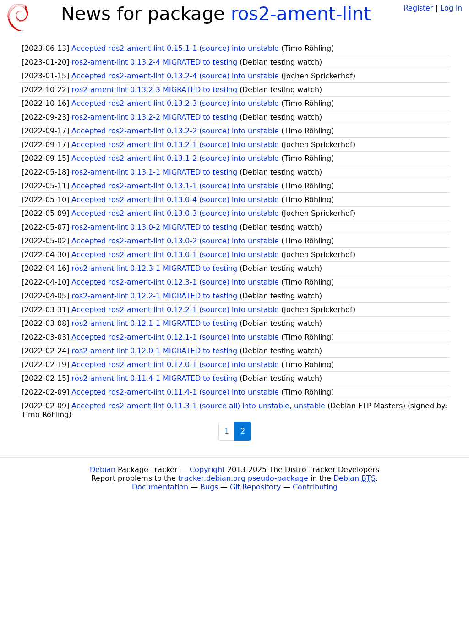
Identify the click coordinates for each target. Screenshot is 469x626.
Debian (102, 469)
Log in (451, 8)
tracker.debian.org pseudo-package (243, 478)
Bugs (209, 487)
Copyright (207, 469)
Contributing (315, 487)
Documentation (160, 487)
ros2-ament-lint (301, 13)
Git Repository (255, 487)
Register (418, 8)
